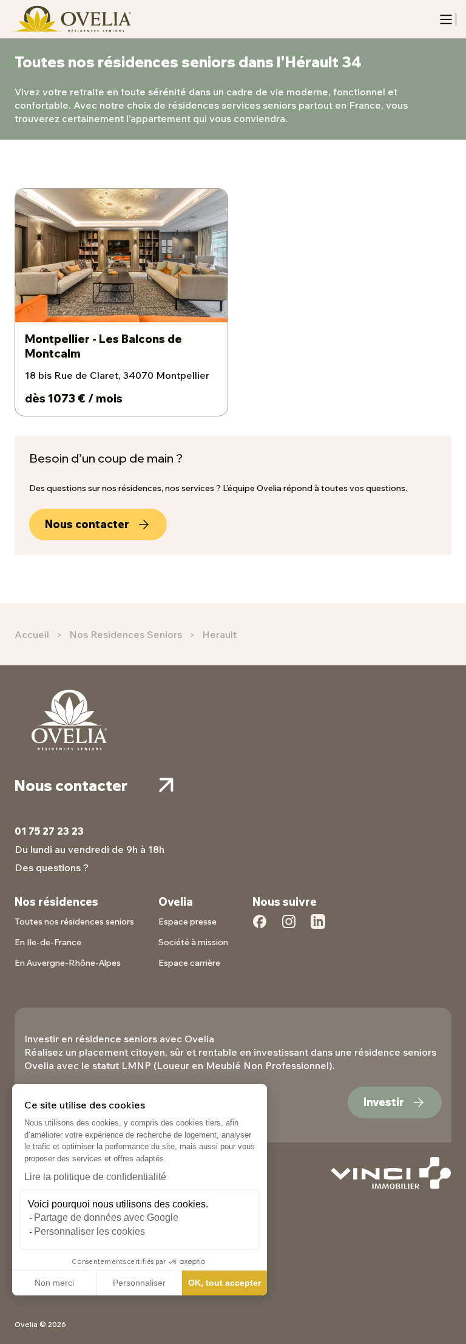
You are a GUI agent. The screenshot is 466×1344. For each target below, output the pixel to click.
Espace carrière (189, 962)
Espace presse (187, 921)
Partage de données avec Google (106, 1217)
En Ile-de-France (48, 942)
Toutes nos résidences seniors (74, 921)
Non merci (54, 1283)
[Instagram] (289, 928)
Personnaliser (139, 1283)
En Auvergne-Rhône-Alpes (68, 962)
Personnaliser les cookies (89, 1231)
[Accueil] (70, 19)
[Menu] (446, 19)
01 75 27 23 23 (49, 831)
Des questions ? (52, 867)
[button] (18, 1330)
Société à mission (193, 942)
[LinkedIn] (318, 928)
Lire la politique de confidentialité (95, 1177)
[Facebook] (259, 928)
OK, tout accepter (224, 1283)
